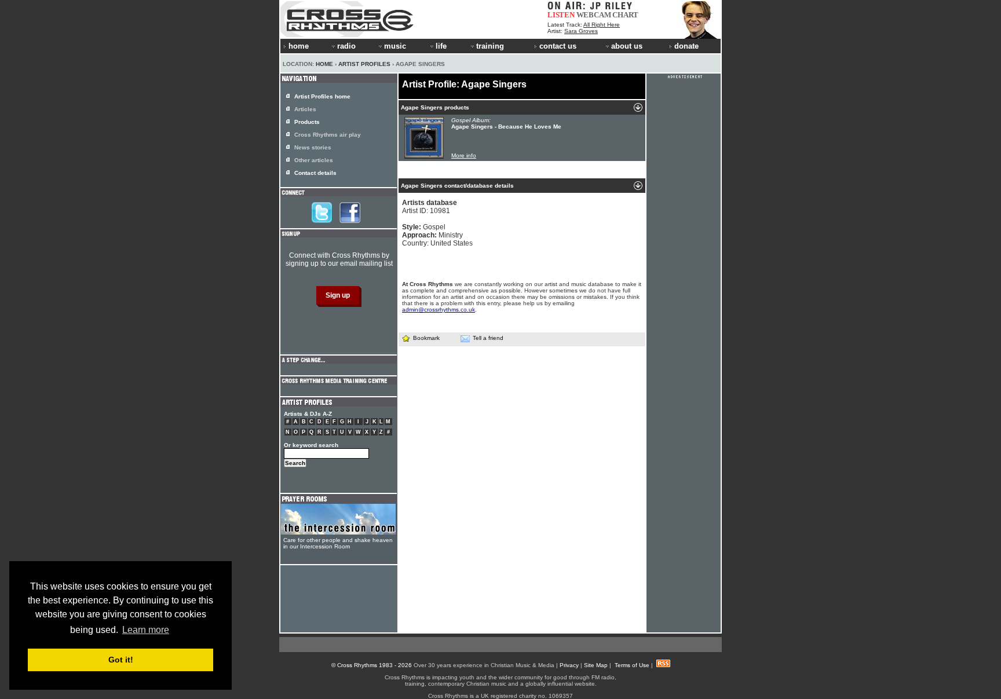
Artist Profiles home (322, 96)
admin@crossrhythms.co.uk (438, 309)
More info (463, 155)
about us (626, 46)
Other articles (313, 160)
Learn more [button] (145, 630)
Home (324, 64)
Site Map (596, 665)
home (298, 46)
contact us (557, 46)
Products (307, 122)
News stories (312, 147)
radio (346, 46)
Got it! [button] (120, 659)
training (490, 46)
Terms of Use (632, 665)
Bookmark (426, 338)
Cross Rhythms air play (327, 134)
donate (686, 46)
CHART (625, 14)
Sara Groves (581, 31)
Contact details (315, 173)
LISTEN (561, 14)
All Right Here (601, 24)
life (441, 46)
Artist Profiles (364, 64)
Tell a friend (488, 338)
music (395, 46)
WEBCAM (593, 14)
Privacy (569, 665)
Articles (305, 109)
